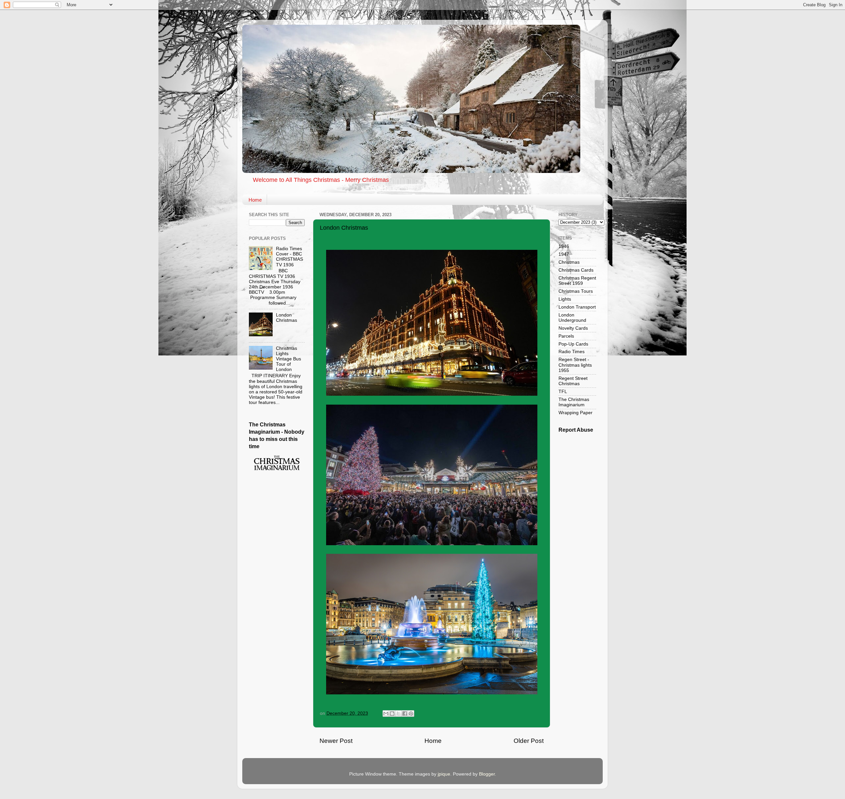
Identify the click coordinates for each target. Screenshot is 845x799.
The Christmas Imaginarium (573, 402)
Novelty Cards (573, 328)
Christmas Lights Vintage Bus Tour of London (288, 359)
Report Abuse (575, 430)
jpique (444, 774)
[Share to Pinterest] (411, 713)
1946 (563, 246)
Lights (564, 299)
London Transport (577, 307)
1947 (563, 254)
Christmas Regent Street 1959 (577, 281)
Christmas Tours (575, 291)
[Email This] (386, 713)
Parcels (566, 336)
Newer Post (336, 740)
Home (255, 200)
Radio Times (571, 351)
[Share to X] (398, 713)
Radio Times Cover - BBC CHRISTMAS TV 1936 (289, 256)
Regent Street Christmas (573, 381)
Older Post (529, 740)
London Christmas (286, 318)
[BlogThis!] (392, 713)
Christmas (569, 262)
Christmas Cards (575, 270)
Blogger (487, 774)
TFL (562, 391)
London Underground (572, 318)
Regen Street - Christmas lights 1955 (575, 365)
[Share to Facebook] (404, 713)
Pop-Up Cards (573, 344)
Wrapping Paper (575, 412)
